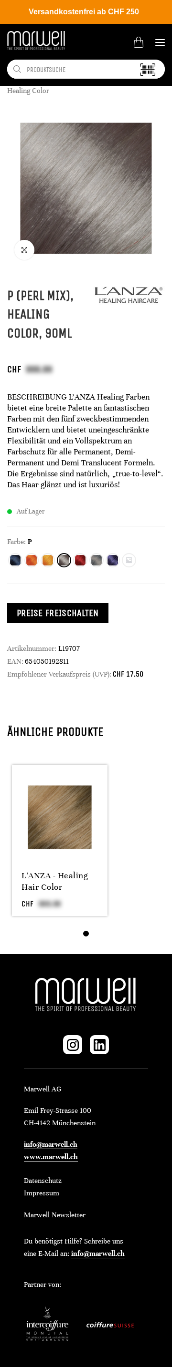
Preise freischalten (58, 612)
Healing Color (28, 90)
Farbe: (16, 541)
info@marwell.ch (50, 1144)
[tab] (86, 933)
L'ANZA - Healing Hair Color (55, 881)
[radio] (15, 560)
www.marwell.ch (51, 1156)
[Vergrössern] (24, 250)
